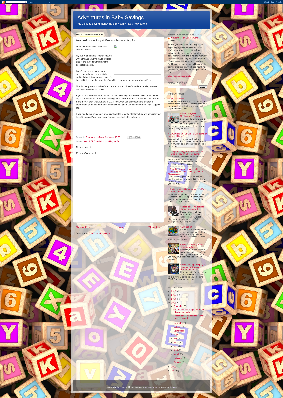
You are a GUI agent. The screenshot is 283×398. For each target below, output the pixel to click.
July (176, 339)
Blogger (173, 387)
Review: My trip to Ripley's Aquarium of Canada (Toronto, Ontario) (192, 267)
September (179, 331)
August (177, 335)
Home (119, 227)
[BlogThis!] (130, 137)
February (178, 358)
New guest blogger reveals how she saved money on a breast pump (186, 152)
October (178, 327)
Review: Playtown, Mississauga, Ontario (190, 115)
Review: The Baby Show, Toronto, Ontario (191, 245)
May (176, 346)
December (179, 306)
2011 (173, 371)
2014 (174, 299)
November (179, 323)
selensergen (151, 387)
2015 (174, 295)
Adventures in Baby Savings (110, 17)
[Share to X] (133, 137)
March (177, 354)
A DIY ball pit (186, 227)
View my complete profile (179, 76)
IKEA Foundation (96, 141)
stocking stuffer (112, 141)
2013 (174, 303)
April (176, 350)
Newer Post (83, 227)
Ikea (85, 141)
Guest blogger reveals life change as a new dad (192, 208)
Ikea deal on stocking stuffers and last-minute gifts (188, 310)
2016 (174, 291)
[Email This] (128, 137)
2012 (174, 367)
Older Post (154, 227)
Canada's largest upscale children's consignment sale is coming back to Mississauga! (185, 171)
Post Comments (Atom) (100, 233)
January (178, 362)
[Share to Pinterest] (139, 137)
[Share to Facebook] (136, 137)
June (176, 342)
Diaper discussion (176, 98)
